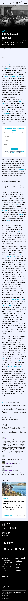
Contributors (18, 561)
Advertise (4, 579)
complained (10, 185)
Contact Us (18, 570)
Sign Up (14, 149)
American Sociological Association (13, 76)
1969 (21, 200)
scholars (21, 360)
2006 (18, 204)
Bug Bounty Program (7, 587)
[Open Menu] (25, 3)
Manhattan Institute (7, 581)
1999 (21, 202)
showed (9, 109)
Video (3, 568)
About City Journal (20, 558)
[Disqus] (14, 455)
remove (8, 68)
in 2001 (21, 214)
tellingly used (19, 231)
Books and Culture (6, 566)
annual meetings (6, 305)
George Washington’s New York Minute (13, 502)
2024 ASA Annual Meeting (16, 299)
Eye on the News (6, 560)
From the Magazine (9, 515)
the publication (20, 169)
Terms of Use (5, 585)
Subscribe (17, 564)
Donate (5, 425)
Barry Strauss (6, 499)
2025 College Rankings (5, 571)
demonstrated (5, 113)
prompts (4, 358)
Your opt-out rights (5, 598)
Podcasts (4, 564)
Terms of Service (15, 152)
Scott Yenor (4, 31)
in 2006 (8, 220)
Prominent (16, 360)
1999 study (4, 210)
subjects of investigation (14, 366)
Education (15, 56)
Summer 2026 (21, 515)
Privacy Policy (5, 583)
